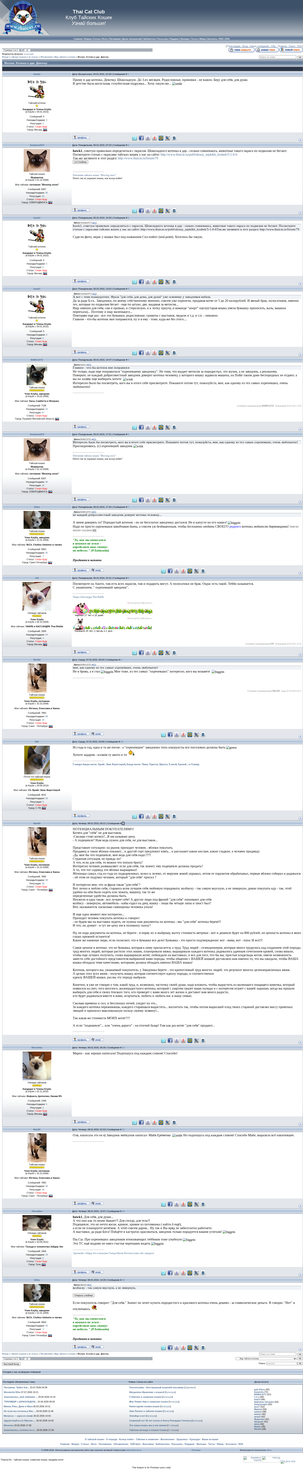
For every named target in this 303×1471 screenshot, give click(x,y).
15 (123, 1280)
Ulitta (37, 507)
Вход (245, 46)
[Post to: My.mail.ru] (161, 138)
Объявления (46, 57)
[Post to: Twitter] (134, 138)
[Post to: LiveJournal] (167, 138)
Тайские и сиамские (147, 1439)
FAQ (273, 46)
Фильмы (201, 1444)
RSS (299, 46)
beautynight (29, 54)
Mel (37, 741)
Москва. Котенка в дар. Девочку (93, 57)
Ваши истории (210, 1439)
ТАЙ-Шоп (135, 1444)
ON (37, 578)
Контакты (231, 1444)
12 (123, 1047)
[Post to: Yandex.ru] (154, 138)
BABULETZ (37, 360)
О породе (173, 1425)
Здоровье (190, 1387)
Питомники (105, 1444)
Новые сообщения (259, 46)
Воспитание (167, 1439)
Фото (94, 1444)
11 (123, 823)
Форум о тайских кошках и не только (20, 57)
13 (123, 1129)
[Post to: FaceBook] (141, 138)
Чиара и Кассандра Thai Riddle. (89, 597)
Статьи (85, 1444)
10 (122, 741)
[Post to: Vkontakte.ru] (174, 138)
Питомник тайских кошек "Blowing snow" (94, 175)
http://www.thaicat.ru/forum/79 (138, 158)
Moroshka (37, 1047)
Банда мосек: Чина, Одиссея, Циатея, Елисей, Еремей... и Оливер (163, 764)
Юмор (220, 1444)
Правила (282, 46)
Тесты (211, 1444)
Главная (64, 1444)
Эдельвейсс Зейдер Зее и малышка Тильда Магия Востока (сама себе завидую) (113, 1253)
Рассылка (176, 1444)
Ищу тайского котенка (65, 57)
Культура (170, 1392)
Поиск (292, 46)
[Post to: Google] (147, 138)
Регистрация (233, 46)
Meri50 (36, 660)
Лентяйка (37, 1211)
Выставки (148, 1444)
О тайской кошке (94, 1439)
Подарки (189, 1444)
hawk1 (36, 74)
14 (123, 1211)
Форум (75, 1444)
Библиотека (162, 1444)
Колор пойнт (126, 1439)
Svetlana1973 (37, 145)
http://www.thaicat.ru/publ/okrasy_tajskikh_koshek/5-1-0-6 (199, 154)
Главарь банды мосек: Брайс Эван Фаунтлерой (99, 764)
